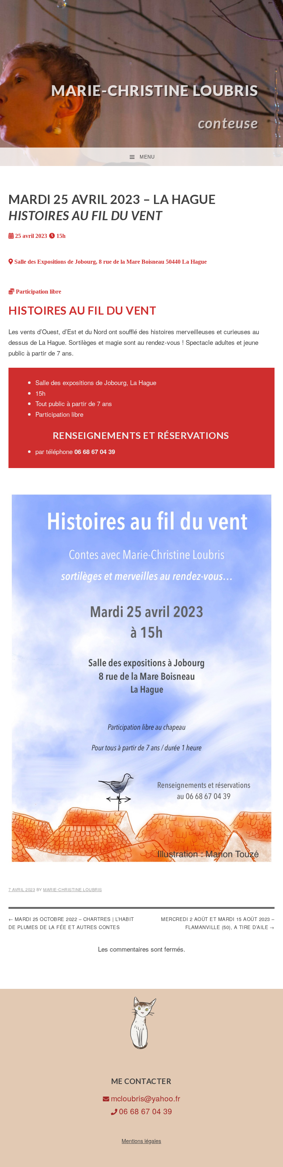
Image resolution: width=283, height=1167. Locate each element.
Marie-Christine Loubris (154, 90)
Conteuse (228, 123)
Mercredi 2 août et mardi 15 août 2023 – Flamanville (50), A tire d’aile (218, 923)
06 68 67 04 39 (145, 1110)
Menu (147, 157)
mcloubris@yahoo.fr (145, 1098)
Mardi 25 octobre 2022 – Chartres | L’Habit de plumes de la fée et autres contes (71, 923)
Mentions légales (141, 1141)
